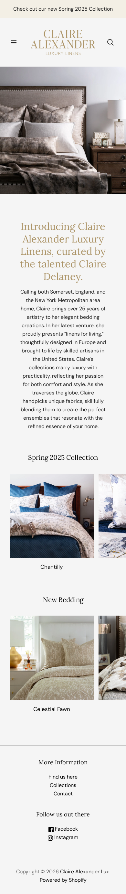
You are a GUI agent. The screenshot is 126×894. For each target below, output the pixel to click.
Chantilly (51, 566)
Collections (63, 785)
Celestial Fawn (51, 709)
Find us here (63, 776)
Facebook (66, 828)
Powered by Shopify (63, 880)
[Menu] (13, 42)
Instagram (65, 837)
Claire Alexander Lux (84, 871)
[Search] (110, 42)
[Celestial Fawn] (52, 658)
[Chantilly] (52, 516)
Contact (63, 793)
